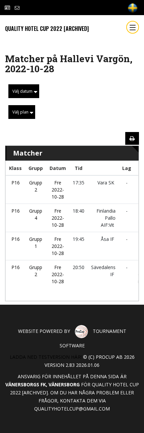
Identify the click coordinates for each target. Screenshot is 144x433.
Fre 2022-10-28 (58, 189)
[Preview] (132, 138)
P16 (15, 182)
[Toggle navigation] (132, 27)
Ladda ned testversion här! (46, 357)
